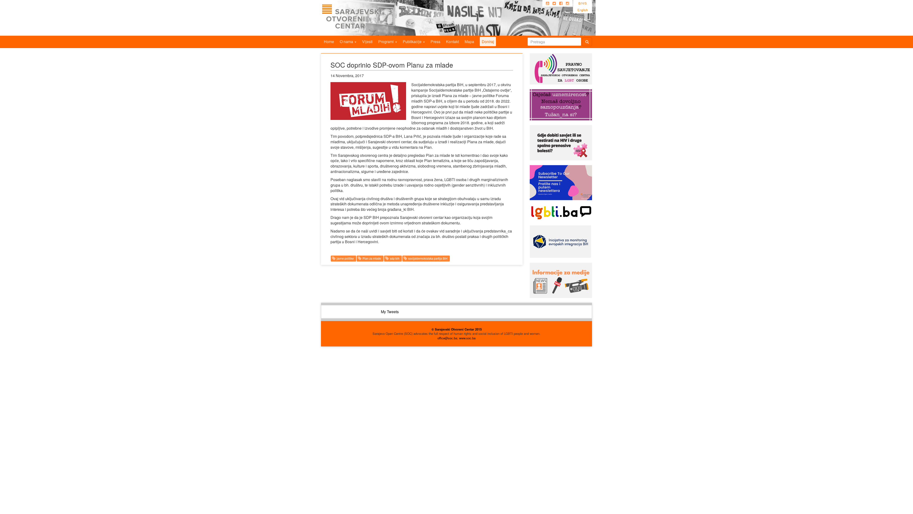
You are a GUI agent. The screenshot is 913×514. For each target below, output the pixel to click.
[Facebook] (561, 3)
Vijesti (367, 41)
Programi (386, 41)
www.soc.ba (467, 338)
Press (435, 41)
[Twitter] (554, 3)
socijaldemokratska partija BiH (427, 258)
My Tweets (390, 311)
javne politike (345, 258)
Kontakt (452, 41)
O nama (347, 41)
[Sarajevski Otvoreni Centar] (361, 18)
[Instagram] (567, 3)
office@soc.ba (447, 338)
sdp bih (394, 258)
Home (329, 41)
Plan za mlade (372, 258)
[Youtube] (547, 3)
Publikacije (413, 41)
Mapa (469, 41)
